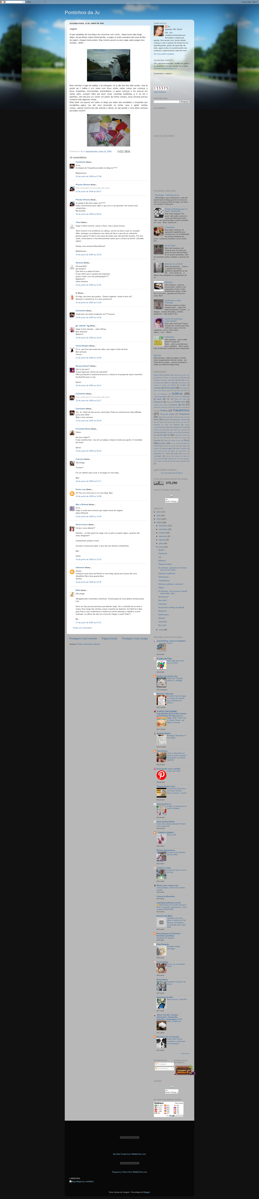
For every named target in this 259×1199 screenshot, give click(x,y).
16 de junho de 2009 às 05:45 (88, 451)
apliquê (160, 417)
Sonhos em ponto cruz (167, 676)
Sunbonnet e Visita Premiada (173, 302)
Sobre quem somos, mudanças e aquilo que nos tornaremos (176, 1041)
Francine (80, 459)
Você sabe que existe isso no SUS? (175, 662)
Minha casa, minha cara (167, 886)
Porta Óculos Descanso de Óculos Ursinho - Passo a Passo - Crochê (176, 791)
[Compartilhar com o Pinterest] (129, 151)
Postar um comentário (82, 628)
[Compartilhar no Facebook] (126, 151)
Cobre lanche (182, 383)
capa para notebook (180, 430)
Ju (169, 27)
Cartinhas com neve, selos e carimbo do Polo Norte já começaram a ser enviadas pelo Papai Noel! (176, 922)
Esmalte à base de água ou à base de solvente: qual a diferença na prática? (176, 699)
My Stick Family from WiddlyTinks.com (129, 1154)
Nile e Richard (82, 505)
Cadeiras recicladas (160, 380)
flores (169, 437)
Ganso (169, 643)
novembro (163, 529)
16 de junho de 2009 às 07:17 (88, 481)
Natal (159, 399)
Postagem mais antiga (135, 638)
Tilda (155, 411)
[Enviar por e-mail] (118, 151)
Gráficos (177, 393)
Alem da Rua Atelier (166, 822)
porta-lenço (171, 451)
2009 (159, 523)
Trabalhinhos (181, 410)
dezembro (163, 526)
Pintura (169, 402)
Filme (185, 390)
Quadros (173, 405)
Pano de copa (180, 399)
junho (161, 547)
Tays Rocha (162, 751)
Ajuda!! (161, 550)
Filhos (178, 390)
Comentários (162, 1069)
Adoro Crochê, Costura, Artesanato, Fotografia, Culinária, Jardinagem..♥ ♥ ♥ (169, 1017)
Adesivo (157, 375)
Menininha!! (163, 597)
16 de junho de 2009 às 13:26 (88, 516)
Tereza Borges (82, 346)
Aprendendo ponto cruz (182, 375)
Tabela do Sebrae (159, 407)
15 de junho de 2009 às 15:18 (88, 338)
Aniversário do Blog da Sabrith (171, 608)
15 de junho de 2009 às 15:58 (88, 358)
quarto (176, 454)
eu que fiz (165, 435)
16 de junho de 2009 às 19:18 (88, 582)
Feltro (171, 390)
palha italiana (183, 446)
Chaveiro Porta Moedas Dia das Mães (176, 853)
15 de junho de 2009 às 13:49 (88, 303)
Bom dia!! (162, 625)
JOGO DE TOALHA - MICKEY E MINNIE (175, 679)
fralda (166, 440)
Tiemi (78, 222)
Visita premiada (165, 564)
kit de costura (175, 443)
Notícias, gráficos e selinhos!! (170, 584)
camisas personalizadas (162, 430)
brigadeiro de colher (161, 425)
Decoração (169, 388)
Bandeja (159, 377)
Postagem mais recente (83, 638)
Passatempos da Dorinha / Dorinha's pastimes (169, 935)
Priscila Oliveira (83, 185)
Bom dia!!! (162, 600)
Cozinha (157, 388)
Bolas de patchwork (171, 377)
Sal (183, 404)
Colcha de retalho (160, 385)
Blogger (146, 1192)
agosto (162, 540)
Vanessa (79, 263)
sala (163, 459)
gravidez (162, 443)
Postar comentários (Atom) (88, 644)
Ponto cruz (81, 489)
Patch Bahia (162, 980)
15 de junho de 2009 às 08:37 (88, 191)
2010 (159, 519)
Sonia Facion (82, 525)
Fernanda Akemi (83, 429)
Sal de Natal (170, 246)
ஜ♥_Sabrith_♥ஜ (82, 326)
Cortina (173, 385)
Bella (78, 590)
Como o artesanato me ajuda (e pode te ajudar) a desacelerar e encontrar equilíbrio (177, 756)
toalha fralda (179, 461)
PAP (168, 399)
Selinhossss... (164, 577)
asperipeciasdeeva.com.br (169, 903)
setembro (163, 536)
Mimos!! (161, 618)
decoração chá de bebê (173, 432)
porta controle (181, 448)
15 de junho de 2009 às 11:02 (88, 285)
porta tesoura (158, 451)
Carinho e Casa (164, 868)
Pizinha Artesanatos (166, 850)
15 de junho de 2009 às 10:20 (88, 255)
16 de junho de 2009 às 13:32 (88, 559)
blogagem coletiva (180, 420)
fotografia (157, 440)
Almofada (166, 375)
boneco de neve (181, 422)
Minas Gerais (174, 396)
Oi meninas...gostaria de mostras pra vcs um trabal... (172, 569)
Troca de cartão (167, 414)
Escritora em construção (168, 1037)
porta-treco (182, 451)
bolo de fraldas (159, 422)
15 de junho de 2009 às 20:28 (88, 421)
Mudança (186, 397)
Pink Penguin (163, 944)
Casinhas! (162, 604)
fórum (187, 440)
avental (168, 417)
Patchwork (158, 402)
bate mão (184, 417)
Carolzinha (81, 162)
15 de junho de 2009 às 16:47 (88, 385)
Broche (184, 378)
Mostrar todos (185, 1053)
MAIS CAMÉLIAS (174, 1021)
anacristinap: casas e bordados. (171, 641)
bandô (176, 417)
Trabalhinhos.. (164, 581)
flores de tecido (180, 437)
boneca (169, 422)
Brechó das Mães (165, 916)
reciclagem (158, 456)
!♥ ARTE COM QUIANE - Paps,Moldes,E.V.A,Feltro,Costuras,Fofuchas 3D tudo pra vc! (171, 713)
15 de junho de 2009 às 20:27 (88, 401)
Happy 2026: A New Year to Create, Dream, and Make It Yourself (176, 720)
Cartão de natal (169, 383)
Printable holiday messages (173, 947)
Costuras (183, 385)
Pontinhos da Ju (82, 12)
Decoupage (183, 388)
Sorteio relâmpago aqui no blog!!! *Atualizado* (176, 210)
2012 (159, 512)
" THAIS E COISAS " (166, 833)
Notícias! (168, 282)
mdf (164, 446)
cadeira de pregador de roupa (176, 427)
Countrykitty (162, 962)
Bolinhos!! (162, 611)
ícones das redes (173, 771)
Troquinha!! (170, 227)
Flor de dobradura (160, 394)
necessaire (171, 446)
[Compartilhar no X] (123, 151)
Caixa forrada (176, 380)
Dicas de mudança (160, 390)
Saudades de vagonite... (166, 938)
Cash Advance (160, 92)
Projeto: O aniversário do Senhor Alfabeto (176, 807)
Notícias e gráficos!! (166, 573)
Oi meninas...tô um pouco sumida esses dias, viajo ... (172, 592)
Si (76, 293)
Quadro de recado (160, 405)
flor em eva (158, 437)
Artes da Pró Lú (164, 804)
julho (161, 543)
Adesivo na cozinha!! (174, 264)
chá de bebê (158, 432)
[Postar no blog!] (121, 151)
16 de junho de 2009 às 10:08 (88, 496)
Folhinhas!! (169, 337)
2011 (159, 516)
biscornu (166, 420)
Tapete (170, 407)
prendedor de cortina (162, 454)
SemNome (179, 473)
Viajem (161, 588)
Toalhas (164, 410)
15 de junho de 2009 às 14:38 (88, 318)
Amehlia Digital (164, 733)
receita (184, 453)
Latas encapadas (160, 397)
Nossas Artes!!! (83, 366)
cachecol (176, 425)
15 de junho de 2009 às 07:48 (88, 176)
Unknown (80, 568)
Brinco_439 (171, 835)
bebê (156, 420)
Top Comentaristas (167, 473)
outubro (162, 533)
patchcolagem (167, 448)
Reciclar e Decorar (165, 694)
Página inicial (109, 638)
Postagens (162, 1064)
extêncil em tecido (181, 435)
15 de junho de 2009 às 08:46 (88, 214)
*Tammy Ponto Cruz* (166, 786)
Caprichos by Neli (165, 997)
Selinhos (162, 561)
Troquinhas (184, 414)
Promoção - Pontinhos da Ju (167, 195)
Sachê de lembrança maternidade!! (174, 320)
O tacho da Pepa (164, 659)
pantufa (156, 448)
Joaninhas (162, 622)
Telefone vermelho (181, 407)
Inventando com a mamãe (168, 769)
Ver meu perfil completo (164, 54)
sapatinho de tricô (174, 458)
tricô (188, 461)
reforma (168, 456)
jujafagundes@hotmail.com (165, 68)
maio (161, 630)
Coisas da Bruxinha (166, 896)
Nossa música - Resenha (177, 999)
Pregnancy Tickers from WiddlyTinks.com (129, 1172)
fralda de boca (176, 440)
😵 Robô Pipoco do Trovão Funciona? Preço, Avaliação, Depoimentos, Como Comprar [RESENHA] (172, 907)
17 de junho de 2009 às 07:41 (88, 623)
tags (171, 461)
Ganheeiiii (162, 554)
